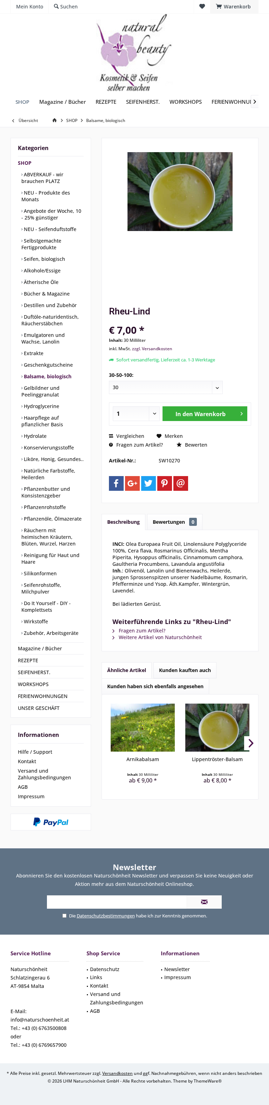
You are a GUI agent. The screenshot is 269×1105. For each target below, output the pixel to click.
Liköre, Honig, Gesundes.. (53, 459)
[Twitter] (148, 483)
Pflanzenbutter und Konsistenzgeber (45, 492)
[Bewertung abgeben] (180, 320)
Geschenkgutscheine (47, 364)
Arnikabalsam (142, 759)
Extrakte (32, 353)
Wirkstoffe (35, 621)
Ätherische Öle (40, 282)
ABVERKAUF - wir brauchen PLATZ (42, 177)
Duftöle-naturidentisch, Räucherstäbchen (50, 320)
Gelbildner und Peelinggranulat (40, 391)
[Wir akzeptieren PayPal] (50, 822)
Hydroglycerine (40, 406)
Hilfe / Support (35, 751)
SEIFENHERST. (34, 672)
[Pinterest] (164, 483)
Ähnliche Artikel (126, 670)
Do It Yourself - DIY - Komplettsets (46, 606)
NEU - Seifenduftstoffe (49, 229)
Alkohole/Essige (41, 270)
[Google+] (132, 483)
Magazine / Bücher (40, 648)
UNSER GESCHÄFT (39, 708)
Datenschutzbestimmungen (106, 916)
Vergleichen (129, 436)
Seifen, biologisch (43, 259)
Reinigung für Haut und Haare (50, 558)
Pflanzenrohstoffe (44, 507)
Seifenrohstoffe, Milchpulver (41, 588)
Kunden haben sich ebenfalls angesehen (155, 686)
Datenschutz (104, 969)
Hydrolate (34, 436)
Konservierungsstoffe (48, 447)
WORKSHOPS (33, 684)
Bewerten (195, 444)
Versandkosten (117, 1073)
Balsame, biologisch (46, 376)
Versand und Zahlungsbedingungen (44, 774)
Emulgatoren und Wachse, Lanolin (43, 338)
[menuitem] (234, 6)
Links (96, 977)
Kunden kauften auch (185, 670)
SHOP (25, 163)
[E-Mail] (180, 483)
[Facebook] (116, 483)
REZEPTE (28, 660)
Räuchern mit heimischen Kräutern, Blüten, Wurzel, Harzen (48, 537)
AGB (23, 787)
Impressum (31, 796)
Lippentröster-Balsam (217, 759)
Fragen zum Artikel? (139, 444)
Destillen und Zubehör (49, 305)
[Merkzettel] (202, 6)
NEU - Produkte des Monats (45, 196)
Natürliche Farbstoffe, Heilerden (48, 474)
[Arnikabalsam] (143, 727)
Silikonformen (39, 573)
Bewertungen (173, 521)
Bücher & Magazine (46, 293)
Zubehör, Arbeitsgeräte (50, 633)
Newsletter (177, 969)
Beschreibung (123, 521)
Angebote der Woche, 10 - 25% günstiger (51, 214)
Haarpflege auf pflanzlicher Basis (42, 421)
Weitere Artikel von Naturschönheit (159, 637)
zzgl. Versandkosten (152, 349)
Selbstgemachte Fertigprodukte (41, 244)
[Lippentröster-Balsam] (217, 727)
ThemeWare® (208, 1081)
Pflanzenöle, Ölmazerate (52, 518)
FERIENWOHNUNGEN (43, 696)
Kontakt (27, 761)
